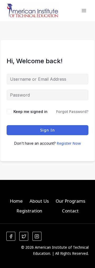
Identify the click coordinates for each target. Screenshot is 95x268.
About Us (39, 201)
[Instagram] (36, 236)
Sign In (47, 130)
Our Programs (70, 201)
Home (16, 201)
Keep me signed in (30, 111)
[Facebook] (10, 236)
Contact (70, 211)
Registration (29, 211)
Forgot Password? (72, 111)
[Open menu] (84, 10)
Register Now (69, 143)
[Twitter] (23, 236)
